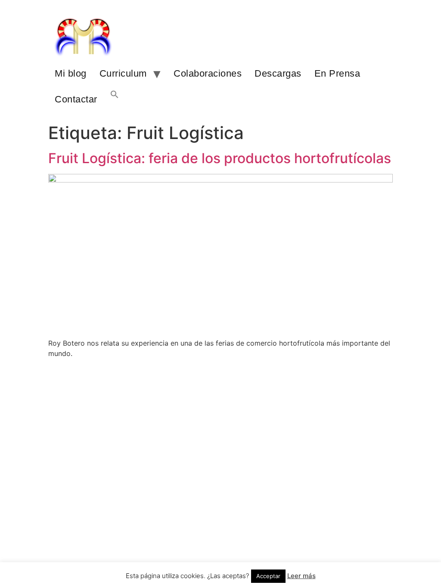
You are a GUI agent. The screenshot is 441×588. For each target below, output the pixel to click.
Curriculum (123, 73)
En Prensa (337, 73)
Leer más (301, 576)
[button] (114, 99)
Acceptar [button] (268, 576)
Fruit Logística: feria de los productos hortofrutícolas (219, 158)
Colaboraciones (208, 73)
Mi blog (71, 73)
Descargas (278, 73)
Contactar (76, 99)
